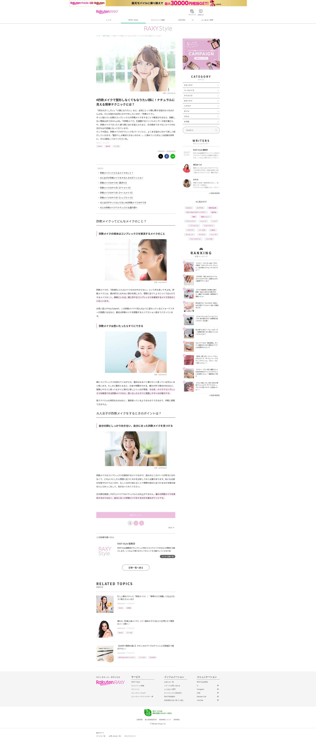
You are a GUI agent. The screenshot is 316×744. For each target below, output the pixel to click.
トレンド (203, 221)
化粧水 (213, 230)
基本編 (108, 146)
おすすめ (200, 208)
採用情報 (176, 719)
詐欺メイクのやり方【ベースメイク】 (116, 192)
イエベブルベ (208, 225)
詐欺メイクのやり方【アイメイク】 (115, 187)
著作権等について (165, 719)
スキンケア (188, 85)
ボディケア (188, 100)
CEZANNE (152, 657)
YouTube (200, 700)
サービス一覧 (100, 736)
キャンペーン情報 (158, 20)
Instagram (200, 689)
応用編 (129, 608)
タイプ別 (209, 239)
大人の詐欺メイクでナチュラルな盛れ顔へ (119, 207)
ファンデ (214, 234)
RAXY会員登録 (202, 682)
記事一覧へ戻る (135, 567)
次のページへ (136, 515)
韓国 (193, 217)
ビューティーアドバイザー (141, 696)
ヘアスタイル (193, 225)
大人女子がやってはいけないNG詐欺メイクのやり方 (123, 202)
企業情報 (139, 719)
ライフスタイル (195, 239)
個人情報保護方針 (151, 719)
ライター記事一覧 (168, 556)
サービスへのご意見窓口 (173, 693)
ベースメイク (189, 90)
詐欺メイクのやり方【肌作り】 (114, 182)
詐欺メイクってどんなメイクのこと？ (116, 172)
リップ (214, 221)
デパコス (202, 234)
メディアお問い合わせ (172, 686)
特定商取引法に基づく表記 (173, 700)
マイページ (135, 689)
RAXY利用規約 (169, 696)
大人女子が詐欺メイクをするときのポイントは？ (121, 177)
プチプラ (190, 230)
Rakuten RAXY (107, 12)
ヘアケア (187, 106)
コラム (186, 116)
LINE (198, 693)
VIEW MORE (214, 193)
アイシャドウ (190, 221)
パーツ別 (116, 146)
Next (171, 527)
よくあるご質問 (207, 20)
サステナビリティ (130, 736)
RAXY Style (133, 20)
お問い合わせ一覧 (115, 736)
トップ (108, 20)
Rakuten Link (201, 696)
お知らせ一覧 (169, 682)
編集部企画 (212, 208)
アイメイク (106, 143)
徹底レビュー (205, 217)
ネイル (186, 111)
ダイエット (189, 234)
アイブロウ (142, 657)
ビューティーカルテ (138, 693)
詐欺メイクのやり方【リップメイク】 (117, 197)
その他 (186, 121)
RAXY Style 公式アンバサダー (127, 657)
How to (100, 146)
